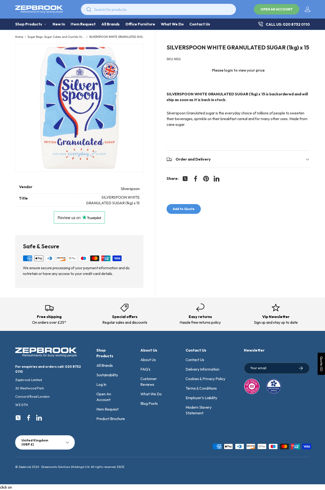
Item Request (83, 24)
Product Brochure (110, 418)
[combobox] (158, 9)
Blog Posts (149, 403)
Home (19, 36)
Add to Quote (184, 209)
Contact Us (199, 24)
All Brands (110, 24)
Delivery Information (202, 369)
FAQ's (145, 369)
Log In (101, 384)
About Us (148, 359)
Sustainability (107, 374)
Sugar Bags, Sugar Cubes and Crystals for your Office (56, 36)
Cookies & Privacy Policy (205, 378)
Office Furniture (140, 24)
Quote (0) (321, 363)
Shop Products (28, 24)
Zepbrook (25, 467)
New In (59, 24)
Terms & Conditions (201, 388)
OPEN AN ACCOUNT (277, 9)
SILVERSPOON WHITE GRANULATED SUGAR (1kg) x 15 (117, 36)
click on (6, 487)
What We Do (172, 24)
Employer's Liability (201, 397)
